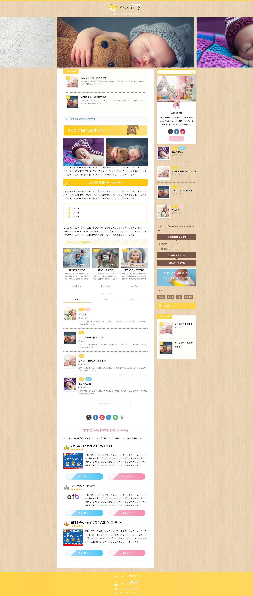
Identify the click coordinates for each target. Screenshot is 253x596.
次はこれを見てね (72, 270)
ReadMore (72, 286)
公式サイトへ (126, 476)
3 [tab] (106, 293)
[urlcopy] (122, 417)
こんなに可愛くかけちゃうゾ (94, 77)
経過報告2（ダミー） (130, 270)
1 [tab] (100, 293)
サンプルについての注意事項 (83, 119)
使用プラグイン (134, 576)
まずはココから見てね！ (101, 270)
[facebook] (95, 417)
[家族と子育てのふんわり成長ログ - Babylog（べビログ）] (108, 417)
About (123, 576)
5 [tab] (111, 293)
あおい (161, 297)
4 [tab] (108, 293)
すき (105, 299)
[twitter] (89, 417)
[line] (115, 417)
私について (176, 138)
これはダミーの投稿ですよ (93, 97)
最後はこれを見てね (176, 263)
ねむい (133, 299)
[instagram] (182, 131)
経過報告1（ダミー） (170, 244)
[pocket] (102, 417)
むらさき (188, 297)
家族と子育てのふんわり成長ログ (126, 589)
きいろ (170, 297)
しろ (179, 297)
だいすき (82, 314)
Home (115, 576)
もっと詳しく (84, 476)
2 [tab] (103, 293)
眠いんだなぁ (84, 383)
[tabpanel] (72, 269)
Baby (77, 299)
